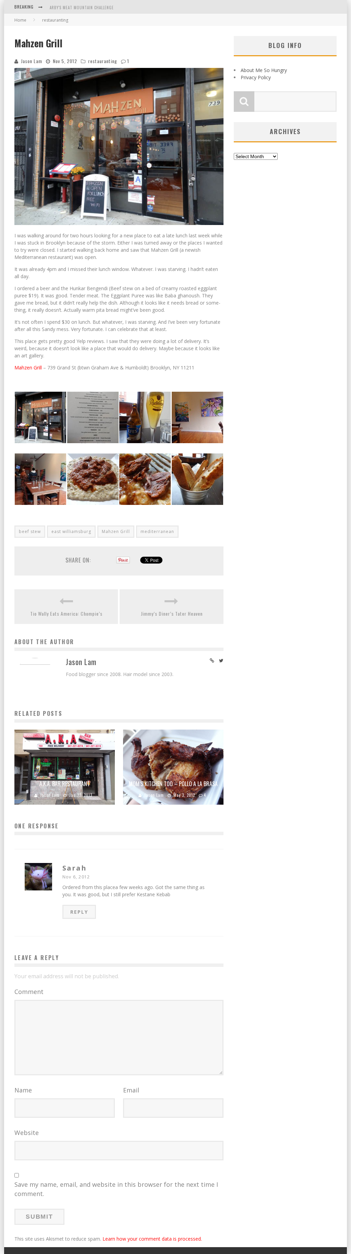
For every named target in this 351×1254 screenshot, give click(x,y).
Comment (29, 991)
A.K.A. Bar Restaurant (64, 784)
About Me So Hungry (264, 70)
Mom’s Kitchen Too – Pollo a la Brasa (173, 784)
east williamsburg (71, 531)
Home (20, 20)
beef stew (30, 531)
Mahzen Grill (28, 367)
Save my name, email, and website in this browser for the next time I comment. (116, 1189)
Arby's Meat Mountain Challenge (82, 7)
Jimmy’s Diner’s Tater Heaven (172, 613)
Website (26, 1132)
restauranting (102, 60)
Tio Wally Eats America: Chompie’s (66, 613)
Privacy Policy (256, 77)
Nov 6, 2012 (76, 877)
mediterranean (157, 531)
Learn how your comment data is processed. (152, 1238)
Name (23, 1090)
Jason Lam (31, 60)
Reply (79, 912)
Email (131, 1090)
